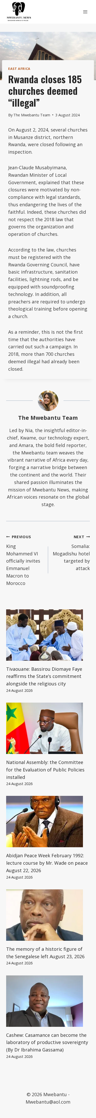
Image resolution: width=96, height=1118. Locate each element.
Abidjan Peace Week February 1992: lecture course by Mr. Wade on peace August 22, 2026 (47, 862)
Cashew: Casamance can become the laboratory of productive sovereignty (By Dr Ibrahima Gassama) (47, 1042)
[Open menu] (85, 12)
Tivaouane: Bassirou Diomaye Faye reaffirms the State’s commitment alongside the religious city (44, 676)
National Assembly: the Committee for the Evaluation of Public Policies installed (45, 769)
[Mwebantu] (19, 12)
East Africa (19, 69)
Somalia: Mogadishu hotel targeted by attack (71, 552)
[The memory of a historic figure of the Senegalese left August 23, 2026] (48, 915)
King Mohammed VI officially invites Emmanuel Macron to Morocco (23, 560)
